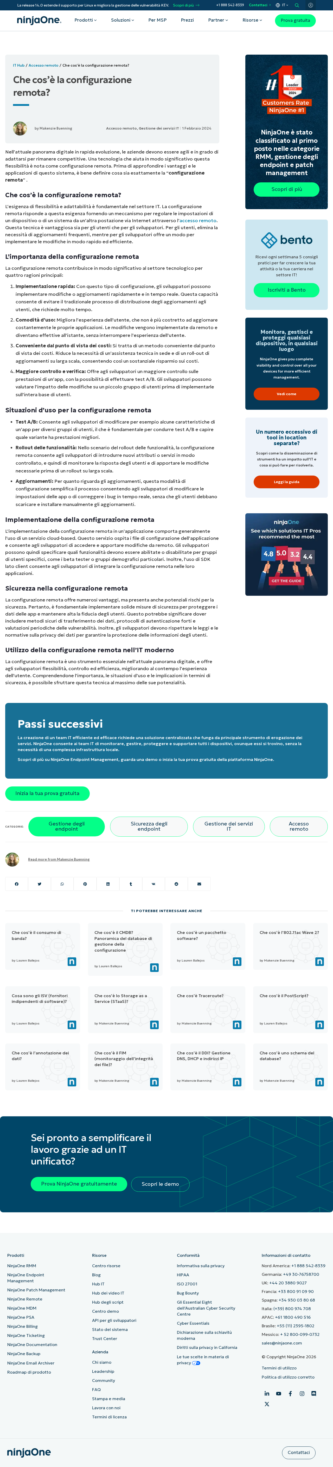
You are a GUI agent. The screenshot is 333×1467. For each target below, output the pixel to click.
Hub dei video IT (108, 1293)
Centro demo (105, 1311)
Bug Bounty (188, 1293)
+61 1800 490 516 (293, 1317)
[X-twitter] (267, 1404)
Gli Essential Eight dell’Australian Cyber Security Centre (206, 1308)
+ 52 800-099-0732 (299, 1334)
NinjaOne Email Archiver (30, 1363)
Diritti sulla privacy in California (207, 1347)
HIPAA (183, 1274)
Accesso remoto (43, 65)
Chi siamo (101, 1362)
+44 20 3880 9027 (288, 1282)
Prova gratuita (295, 20)
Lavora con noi (106, 1407)
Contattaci (258, 5)
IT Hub (18, 65)
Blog (96, 1274)
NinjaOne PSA (20, 1317)
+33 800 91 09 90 (296, 1291)
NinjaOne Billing (22, 1326)
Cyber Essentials (193, 1323)
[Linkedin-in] (267, 1393)
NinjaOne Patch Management (36, 1289)
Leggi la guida (286, 481)
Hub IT (98, 1283)
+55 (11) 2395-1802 (295, 1325)
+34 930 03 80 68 (297, 1300)
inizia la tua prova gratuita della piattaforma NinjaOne (218, 759)
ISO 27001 (187, 1283)
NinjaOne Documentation (32, 1344)
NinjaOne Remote (24, 1299)
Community (103, 1380)
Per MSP (157, 20)
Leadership (103, 1371)
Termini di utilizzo (279, 1367)
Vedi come (286, 394)
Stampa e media (108, 1398)
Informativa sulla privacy (201, 1265)
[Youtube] (278, 1393)
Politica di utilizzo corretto (288, 1377)
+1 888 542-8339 (230, 5)
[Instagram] (302, 1393)
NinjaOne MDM (21, 1308)
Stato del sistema (110, 1329)
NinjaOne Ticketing (26, 1335)
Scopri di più (183, 5)
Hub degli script (108, 1302)
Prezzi (187, 20)
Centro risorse (106, 1265)
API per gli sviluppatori (114, 1320)
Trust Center (104, 1338)
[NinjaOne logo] (39, 20)
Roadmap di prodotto (29, 1372)
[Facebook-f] (290, 1393)
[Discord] (314, 1393)
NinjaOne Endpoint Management (84, 759)
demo (151, 759)
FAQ (96, 1389)
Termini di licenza (109, 1416)
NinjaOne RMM (21, 1265)
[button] (16, 884)
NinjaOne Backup (23, 1353)
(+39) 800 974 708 (292, 1308)
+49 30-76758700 (301, 1274)
